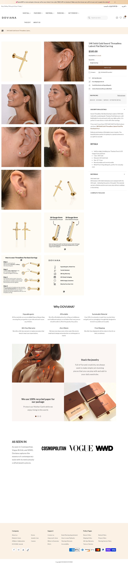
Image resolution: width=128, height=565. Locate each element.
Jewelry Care (35, 538)
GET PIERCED (73, 13)
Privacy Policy (102, 538)
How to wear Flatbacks (68, 538)
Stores (33, 535)
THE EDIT (27, 22)
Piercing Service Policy (104, 541)
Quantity (91, 59)
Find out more (121, 95)
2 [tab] (38, 416)
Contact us (51, 535)
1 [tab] (35, 416)
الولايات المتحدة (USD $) (110, 6)
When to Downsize (53, 541)
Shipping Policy (87, 538)
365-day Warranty (88, 541)
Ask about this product (106, 72)
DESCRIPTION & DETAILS (98, 109)
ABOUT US (36, 22)
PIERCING (60, 13)
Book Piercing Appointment (69, 535)
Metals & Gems (16, 538)
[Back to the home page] (2, 31)
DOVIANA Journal (17, 544)
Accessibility (65, 544)
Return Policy (87, 535)
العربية (124, 6)
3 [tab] (40, 416)
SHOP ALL (26, 13)
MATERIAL (49, 13)
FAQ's (49, 544)
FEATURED (37, 13)
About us (14, 535)
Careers (33, 541)
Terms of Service (88, 544)
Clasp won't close (53, 538)
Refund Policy (102, 535)
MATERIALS (94, 174)
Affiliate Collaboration (18, 541)
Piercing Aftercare (66, 541)
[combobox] (97, 18)
